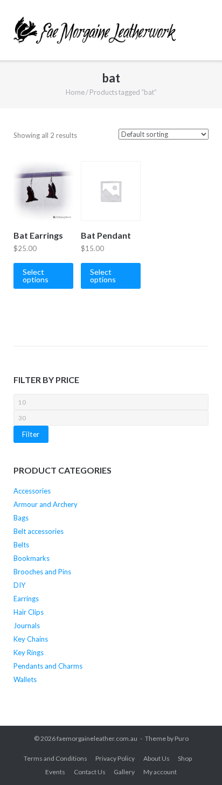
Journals (26, 625)
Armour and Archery (45, 504)
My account (160, 772)
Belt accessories (38, 531)
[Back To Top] (195, 758)
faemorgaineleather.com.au (97, 738)
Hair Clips (28, 612)
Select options (35, 275)
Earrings (26, 598)
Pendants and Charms (47, 666)
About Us (156, 758)
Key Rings (28, 652)
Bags (21, 517)
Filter (31, 434)
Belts (21, 544)
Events (55, 772)
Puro (182, 738)
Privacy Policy (115, 758)
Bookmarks (31, 558)
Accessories (32, 491)
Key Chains (30, 639)
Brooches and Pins (42, 571)
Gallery (124, 772)
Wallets (25, 679)
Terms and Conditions (55, 758)
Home (75, 92)
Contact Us (90, 772)
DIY (19, 585)
